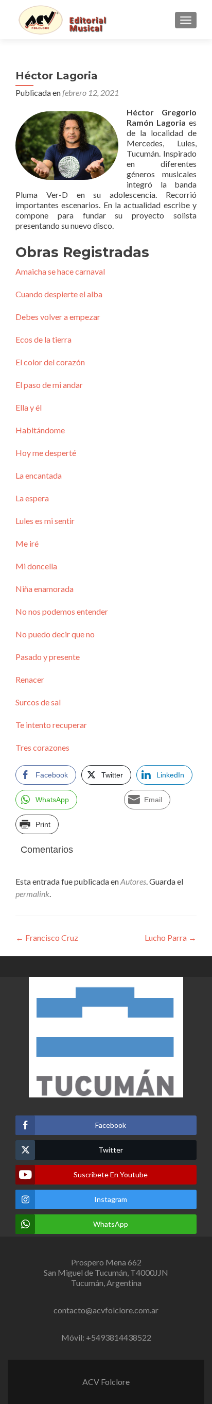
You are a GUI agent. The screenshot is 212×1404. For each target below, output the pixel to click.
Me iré (27, 543)
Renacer (29, 679)
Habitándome (40, 430)
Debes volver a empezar (57, 317)
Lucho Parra (171, 937)
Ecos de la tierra (43, 339)
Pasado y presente (47, 657)
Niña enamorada (44, 589)
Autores (133, 881)
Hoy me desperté (45, 453)
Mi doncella (36, 566)
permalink (32, 894)
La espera (32, 498)
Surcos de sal (38, 702)
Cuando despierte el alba (58, 294)
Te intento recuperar (51, 725)
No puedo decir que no (55, 634)
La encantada (38, 475)
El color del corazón (50, 362)
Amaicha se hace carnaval (60, 271)
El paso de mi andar (49, 385)
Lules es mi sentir (45, 521)
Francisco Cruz (46, 937)
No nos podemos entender (61, 611)
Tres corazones (42, 747)
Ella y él (28, 407)
